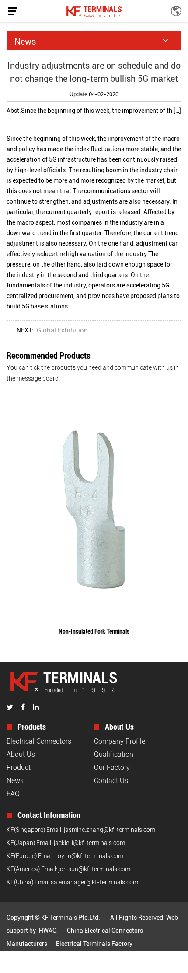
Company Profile (119, 741)
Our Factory (112, 767)
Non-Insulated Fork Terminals (94, 631)
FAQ (13, 793)
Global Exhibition (62, 330)
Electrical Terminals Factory (94, 943)
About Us (21, 754)
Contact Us (111, 780)
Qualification (113, 754)
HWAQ (48, 930)
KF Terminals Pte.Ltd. (70, 917)
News (15, 780)
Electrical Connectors (39, 741)
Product (19, 767)
